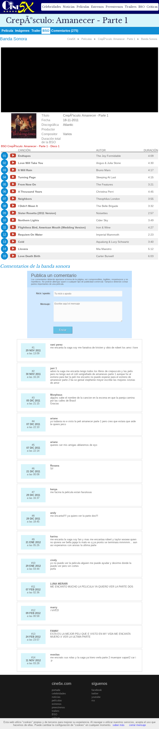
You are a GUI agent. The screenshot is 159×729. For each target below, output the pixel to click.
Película (7, 30)
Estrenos (97, 7)
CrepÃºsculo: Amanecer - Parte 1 (116, 39)
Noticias (69, 7)
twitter (95, 693)
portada (56, 690)
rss (93, 700)
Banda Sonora (149, 39)
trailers (55, 710)
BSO (141, 7)
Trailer (36, 30)
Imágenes (22, 30)
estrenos (56, 703)
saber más (118, 725)
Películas (83, 7)
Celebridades (51, 7)
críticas (56, 717)
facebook (97, 690)
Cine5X (71, 39)
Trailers (131, 7)
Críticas (152, 7)
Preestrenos (114, 7)
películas (57, 700)
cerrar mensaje (137, 725)
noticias (56, 697)
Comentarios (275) (64, 30)
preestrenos (58, 707)
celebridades (59, 693)
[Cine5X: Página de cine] (18, 7)
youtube (96, 697)
